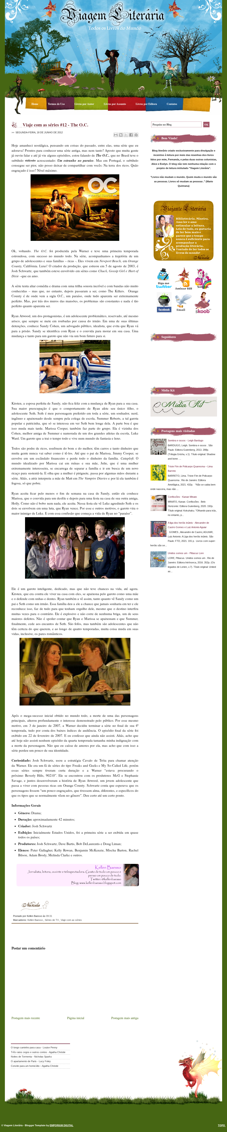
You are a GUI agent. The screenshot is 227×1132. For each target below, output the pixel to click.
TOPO (222, 1125)
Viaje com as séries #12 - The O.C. (55, 124)
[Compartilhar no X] (126, 135)
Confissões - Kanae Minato (182, 496)
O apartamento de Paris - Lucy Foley (31, 1061)
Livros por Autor (84, 104)
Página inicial (75, 1018)
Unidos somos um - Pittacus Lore (186, 553)
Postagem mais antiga (124, 1018)
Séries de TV (52, 920)
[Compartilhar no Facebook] (131, 135)
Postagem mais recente (26, 1018)
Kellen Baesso (35, 920)
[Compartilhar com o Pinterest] (136, 135)
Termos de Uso (56, 104)
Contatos (172, 104)
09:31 (49, 916)
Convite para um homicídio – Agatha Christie (34, 1066)
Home (35, 104)
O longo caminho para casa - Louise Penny (34, 1047)
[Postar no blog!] (121, 135)
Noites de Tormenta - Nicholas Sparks (31, 1056)
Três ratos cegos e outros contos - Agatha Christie (38, 1052)
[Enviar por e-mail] (116, 135)
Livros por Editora (147, 104)
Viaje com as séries (71, 920)
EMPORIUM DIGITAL (61, 1125)
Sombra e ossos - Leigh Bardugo (185, 440)
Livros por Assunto (115, 104)
